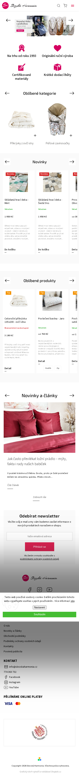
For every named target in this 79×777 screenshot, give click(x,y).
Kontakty (9, 646)
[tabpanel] (19, 212)
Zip (58, 368)
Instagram (39, 589)
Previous (7, 93)
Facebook (29, 589)
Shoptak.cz (56, 771)
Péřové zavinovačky (58, 143)
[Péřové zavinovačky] (58, 119)
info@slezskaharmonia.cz (23, 667)
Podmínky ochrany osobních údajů (22, 641)
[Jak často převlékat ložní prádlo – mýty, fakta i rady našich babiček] (39, 427)
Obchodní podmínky (15, 636)
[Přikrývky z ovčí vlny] (22, 119)
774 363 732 (10, 672)
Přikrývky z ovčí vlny (21, 143)
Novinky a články (13, 631)
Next (72, 93)
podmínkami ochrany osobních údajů (39, 559)
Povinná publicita (13, 651)
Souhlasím (39, 614)
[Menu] (72, 5)
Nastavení (39, 607)
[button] (8, 20)
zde (73, 601)
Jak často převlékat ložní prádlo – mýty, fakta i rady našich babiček (37, 461)
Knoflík (48, 368)
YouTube (49, 589)
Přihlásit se (39, 546)
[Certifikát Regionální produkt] (39, 732)
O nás (7, 626)
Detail (75, 249)
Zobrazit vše (39, 497)
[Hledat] (58, 5)
